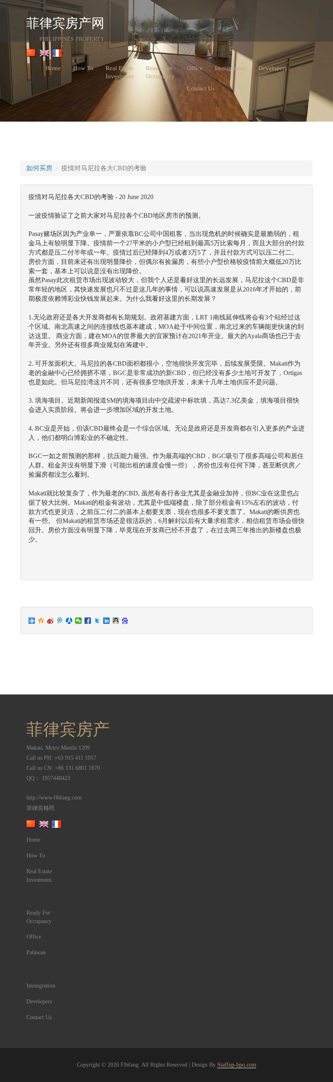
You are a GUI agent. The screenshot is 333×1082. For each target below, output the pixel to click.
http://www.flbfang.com (54, 798)
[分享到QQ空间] (41, 620)
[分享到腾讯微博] (59, 620)
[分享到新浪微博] (50, 620)
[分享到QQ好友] (115, 620)
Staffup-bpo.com (236, 1065)
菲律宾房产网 (65, 24)
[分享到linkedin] (106, 620)
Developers (272, 68)
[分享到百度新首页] (125, 620)
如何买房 (39, 168)
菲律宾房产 (68, 729)
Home (53, 68)
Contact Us (201, 88)
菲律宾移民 (40, 808)
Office (195, 68)
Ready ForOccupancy (160, 72)
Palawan (35, 952)
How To (83, 68)
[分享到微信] (78, 620)
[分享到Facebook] (87, 620)
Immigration (230, 68)
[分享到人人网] (69, 620)
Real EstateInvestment (120, 72)
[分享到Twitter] (97, 620)
